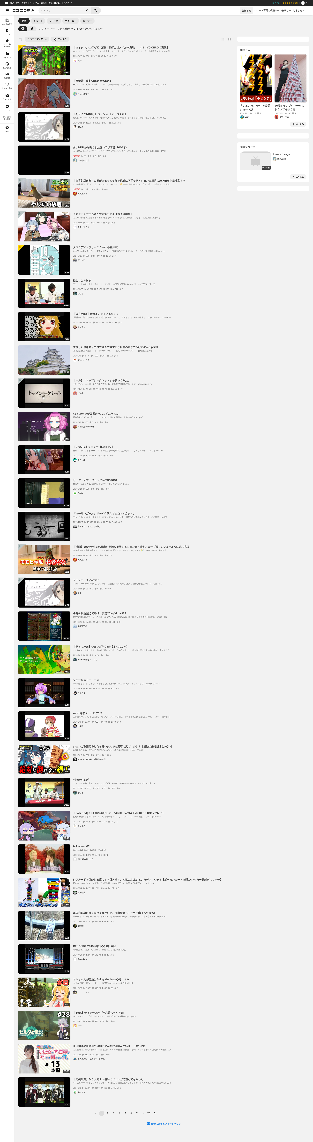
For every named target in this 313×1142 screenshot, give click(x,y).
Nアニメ (58, 3)
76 (148, 1113)
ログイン (276, 3)
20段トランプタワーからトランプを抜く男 (289, 107)
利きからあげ (81, 779)
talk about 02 (81, 846)
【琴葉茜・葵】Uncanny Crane (92, 80)
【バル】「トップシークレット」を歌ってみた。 (101, 380)
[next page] (154, 1113)
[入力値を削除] (86, 10)
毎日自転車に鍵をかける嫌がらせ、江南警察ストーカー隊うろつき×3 (114, 912)
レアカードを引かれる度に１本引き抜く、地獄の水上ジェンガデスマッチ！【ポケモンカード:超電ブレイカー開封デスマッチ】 (148, 879)
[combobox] (64, 10)
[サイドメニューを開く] (7, 10)
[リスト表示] (223, 39)
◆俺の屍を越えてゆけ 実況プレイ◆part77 (99, 613)
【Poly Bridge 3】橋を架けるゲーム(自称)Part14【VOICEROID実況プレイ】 (119, 813)
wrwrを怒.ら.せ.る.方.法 (87, 713)
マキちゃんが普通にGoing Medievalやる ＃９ (101, 979)
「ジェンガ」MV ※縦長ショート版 (255, 107)
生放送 (25, 3)
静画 (18, 3)
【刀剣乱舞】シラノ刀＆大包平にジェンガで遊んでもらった (108, 1079)
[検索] (96, 10)
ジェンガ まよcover (86, 580)
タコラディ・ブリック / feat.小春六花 (95, 247)
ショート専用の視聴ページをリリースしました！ (279, 10)
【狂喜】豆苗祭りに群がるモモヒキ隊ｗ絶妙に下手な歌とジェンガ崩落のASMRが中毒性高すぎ (129, 180)
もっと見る (298, 124)
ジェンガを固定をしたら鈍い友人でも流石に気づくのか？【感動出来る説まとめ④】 (123, 746)
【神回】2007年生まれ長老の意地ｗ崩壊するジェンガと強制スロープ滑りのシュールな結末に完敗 (131, 546)
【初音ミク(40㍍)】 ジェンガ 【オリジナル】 (100, 114)
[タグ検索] (32, 28)
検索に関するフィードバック (166, 1123)
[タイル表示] (229, 39)
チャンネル (34, 3)
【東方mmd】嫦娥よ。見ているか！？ (96, 313)
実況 (50, 3)
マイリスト (70, 20)
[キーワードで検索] (22, 28)
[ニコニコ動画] (23, 10)
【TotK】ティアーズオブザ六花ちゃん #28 (98, 1012)
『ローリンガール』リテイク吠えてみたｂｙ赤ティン (104, 513)
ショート (38, 20)
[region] (7, 578)
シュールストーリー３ (86, 679)
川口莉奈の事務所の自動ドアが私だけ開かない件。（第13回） (110, 1046)
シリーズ (53, 20)
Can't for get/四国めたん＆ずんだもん (96, 413)
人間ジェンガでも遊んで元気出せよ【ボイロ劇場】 (103, 214)
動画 (12, 3)
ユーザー (87, 20)
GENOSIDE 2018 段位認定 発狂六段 (94, 946)
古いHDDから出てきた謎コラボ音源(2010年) (100, 147)
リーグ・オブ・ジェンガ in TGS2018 (95, 480)
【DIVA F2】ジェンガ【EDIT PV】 (93, 446)
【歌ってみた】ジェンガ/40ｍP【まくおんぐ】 (101, 646)
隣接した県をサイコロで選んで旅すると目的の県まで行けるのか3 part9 (115, 347)
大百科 (44, 3)
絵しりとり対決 (82, 280)
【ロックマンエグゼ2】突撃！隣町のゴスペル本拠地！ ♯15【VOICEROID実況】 (121, 47)
